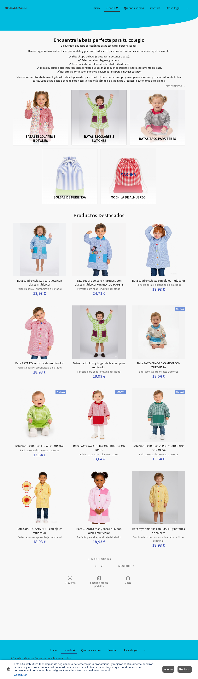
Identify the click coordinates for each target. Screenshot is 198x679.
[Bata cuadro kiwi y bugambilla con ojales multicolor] (99, 332)
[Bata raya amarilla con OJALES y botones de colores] (158, 497)
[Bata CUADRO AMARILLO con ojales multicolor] (39, 497)
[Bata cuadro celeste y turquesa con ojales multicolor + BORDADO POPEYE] (99, 249)
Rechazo (184, 669)
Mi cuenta (70, 582)
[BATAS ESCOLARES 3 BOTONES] (40, 111)
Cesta (128, 582)
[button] (127, 566)
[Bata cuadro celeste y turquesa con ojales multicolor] (39, 249)
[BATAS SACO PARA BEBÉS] (157, 111)
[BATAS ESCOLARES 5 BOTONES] (99, 111)
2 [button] (101, 566)
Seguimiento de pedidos (99, 584)
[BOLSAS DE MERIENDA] (70, 170)
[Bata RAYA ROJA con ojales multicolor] (39, 332)
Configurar (20, 674)
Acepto (168, 669)
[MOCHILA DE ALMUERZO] (128, 170)
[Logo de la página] (35, 11)
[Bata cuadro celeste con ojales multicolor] (158, 249)
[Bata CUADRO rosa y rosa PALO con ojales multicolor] (99, 497)
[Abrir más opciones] (188, 8)
